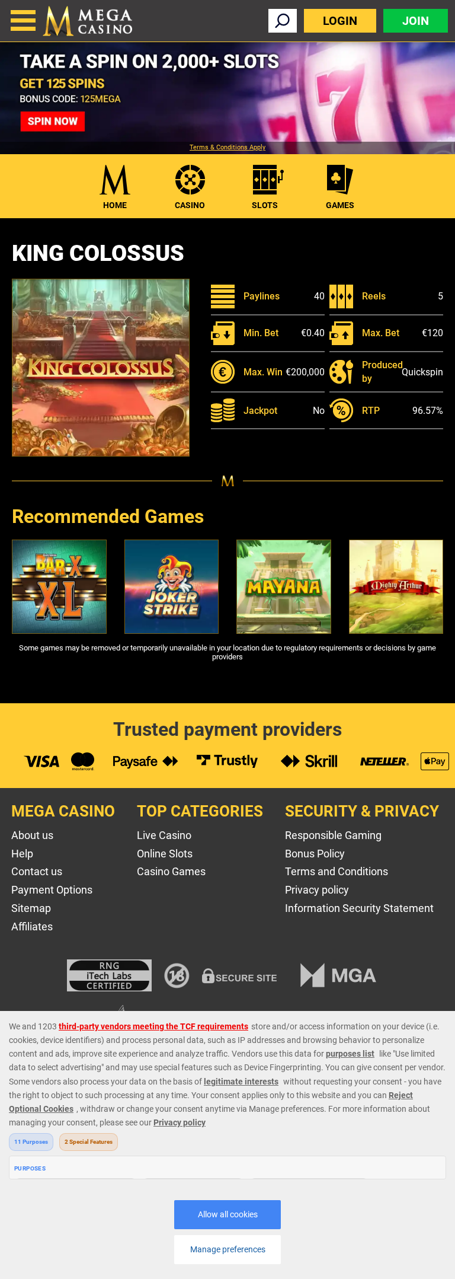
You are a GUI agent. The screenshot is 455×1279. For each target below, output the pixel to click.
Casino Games (171, 871)
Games (340, 205)
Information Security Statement (359, 908)
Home (115, 205)
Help (22, 853)
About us (32, 835)
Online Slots (165, 853)
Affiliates (32, 926)
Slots (265, 205)
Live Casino (164, 835)
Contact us (36, 871)
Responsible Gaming (333, 835)
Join (415, 21)
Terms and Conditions (336, 871)
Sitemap (31, 908)
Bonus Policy (315, 853)
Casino (190, 205)
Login (340, 21)
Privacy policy (317, 890)
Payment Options (51, 890)
